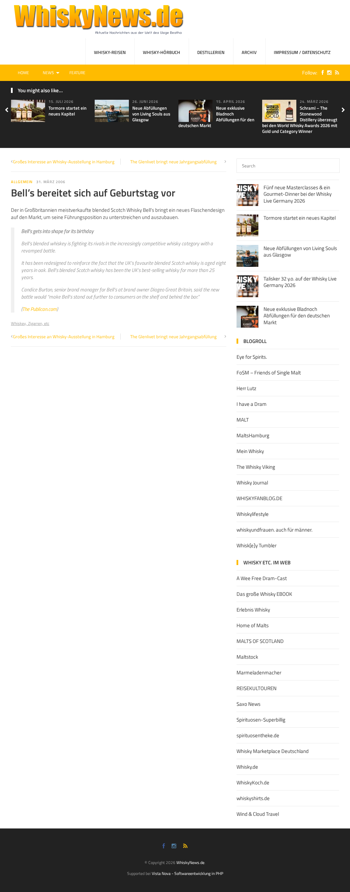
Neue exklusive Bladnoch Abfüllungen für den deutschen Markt (216, 117)
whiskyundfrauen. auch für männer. (274, 530)
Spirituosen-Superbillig (261, 720)
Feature (77, 72)
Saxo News (248, 704)
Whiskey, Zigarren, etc (30, 323)
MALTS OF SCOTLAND (260, 641)
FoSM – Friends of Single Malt (269, 372)
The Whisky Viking (256, 467)
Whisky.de (247, 767)
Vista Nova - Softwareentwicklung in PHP (187, 873)
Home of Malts (253, 625)
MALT (243, 420)
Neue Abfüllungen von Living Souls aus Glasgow (151, 114)
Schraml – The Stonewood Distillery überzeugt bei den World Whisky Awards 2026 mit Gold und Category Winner (299, 120)
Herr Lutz (246, 388)
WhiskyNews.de (190, 862)
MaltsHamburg (253, 435)
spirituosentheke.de (258, 735)
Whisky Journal (252, 482)
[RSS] (335, 73)
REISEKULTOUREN (257, 688)
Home (23, 72)
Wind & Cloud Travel (258, 814)
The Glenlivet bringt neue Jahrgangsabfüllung (173, 161)
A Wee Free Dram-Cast (262, 578)
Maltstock (247, 657)
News (48, 72)
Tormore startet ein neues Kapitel (67, 111)
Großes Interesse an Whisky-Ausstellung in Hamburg (64, 161)
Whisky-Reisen (110, 52)
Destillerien (211, 52)
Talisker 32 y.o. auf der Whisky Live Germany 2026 (300, 282)
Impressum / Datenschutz (302, 52)
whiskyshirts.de (253, 798)
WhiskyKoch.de (253, 782)
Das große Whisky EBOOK (264, 594)
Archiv (249, 52)
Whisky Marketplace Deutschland (273, 751)
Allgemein (22, 181)
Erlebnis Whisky (253, 610)
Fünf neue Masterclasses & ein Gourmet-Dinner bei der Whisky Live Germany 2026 (298, 194)
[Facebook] (321, 73)
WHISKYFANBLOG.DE (259, 498)
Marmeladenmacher (259, 672)
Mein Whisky (250, 451)
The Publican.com (39, 309)
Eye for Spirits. (252, 357)
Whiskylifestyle (253, 514)
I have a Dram (252, 404)
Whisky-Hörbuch (161, 52)
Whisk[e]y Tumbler (257, 545)
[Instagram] (328, 73)
